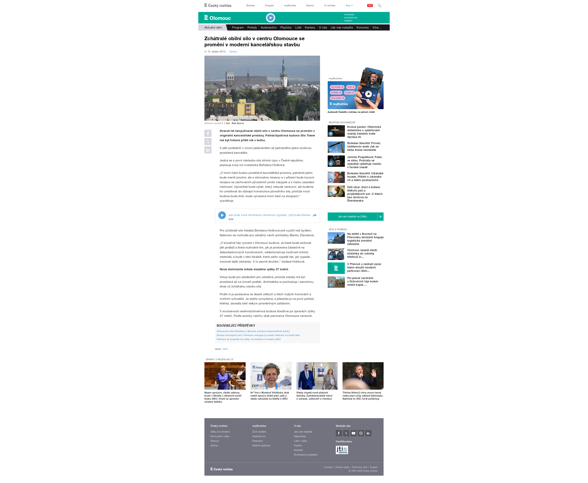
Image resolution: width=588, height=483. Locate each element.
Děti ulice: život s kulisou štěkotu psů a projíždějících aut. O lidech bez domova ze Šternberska (365, 193)
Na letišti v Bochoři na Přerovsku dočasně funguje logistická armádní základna (365, 239)
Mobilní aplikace (261, 445)
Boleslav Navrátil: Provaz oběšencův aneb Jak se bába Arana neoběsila (363, 146)
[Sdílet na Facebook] (207, 133)
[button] (314, 215)
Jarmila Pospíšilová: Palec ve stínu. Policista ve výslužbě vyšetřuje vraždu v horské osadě (364, 162)
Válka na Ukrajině (220, 431)
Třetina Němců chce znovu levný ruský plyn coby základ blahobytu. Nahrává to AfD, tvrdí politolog (363, 395)
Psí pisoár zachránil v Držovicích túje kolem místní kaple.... (362, 281)
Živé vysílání (336, 98)
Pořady (252, 27)
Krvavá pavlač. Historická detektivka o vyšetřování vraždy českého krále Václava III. (364, 132)
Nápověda (300, 436)
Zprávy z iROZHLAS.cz (220, 359)
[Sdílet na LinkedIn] (207, 149)
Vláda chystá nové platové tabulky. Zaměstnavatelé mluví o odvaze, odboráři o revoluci (314, 395)
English (373, 467)
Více (377, 27)
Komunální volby (220, 436)
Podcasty (257, 440)
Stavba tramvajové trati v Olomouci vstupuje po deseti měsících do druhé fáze (258, 335)
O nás (323, 27)
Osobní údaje (342, 467)
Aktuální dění (213, 27)
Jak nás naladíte (342, 27)
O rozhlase (329, 5)
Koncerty (363, 27)
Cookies (328, 467)
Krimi (350, 87)
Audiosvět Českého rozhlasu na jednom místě (351, 112)
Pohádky (335, 93)
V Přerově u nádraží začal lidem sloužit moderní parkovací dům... (364, 267)
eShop (214, 445)
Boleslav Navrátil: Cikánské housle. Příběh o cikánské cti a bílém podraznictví (365, 177)
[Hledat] (379, 5)
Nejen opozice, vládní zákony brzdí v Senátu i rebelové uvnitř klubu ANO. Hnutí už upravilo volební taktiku (222, 397)
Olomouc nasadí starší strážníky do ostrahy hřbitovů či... (362, 253)
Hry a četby (336, 87)
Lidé (298, 27)
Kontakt (298, 450)
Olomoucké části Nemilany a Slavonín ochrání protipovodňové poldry (253, 331)
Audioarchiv (350, 18)
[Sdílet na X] (207, 141)
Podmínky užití (359, 467)
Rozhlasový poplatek (306, 454)
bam (225, 348)
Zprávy (233, 51)
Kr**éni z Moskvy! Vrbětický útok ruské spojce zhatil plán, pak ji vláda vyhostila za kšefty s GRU (270, 395)
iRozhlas (250, 5)
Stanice (310, 5)
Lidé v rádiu (300, 440)
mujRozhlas (290, 5)
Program (269, 5)
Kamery (348, 21)
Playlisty (286, 27)
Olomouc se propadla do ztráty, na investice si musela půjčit (249, 339)
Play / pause (222, 215)
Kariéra (298, 445)
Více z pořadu (338, 229)
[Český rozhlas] (217, 5)
